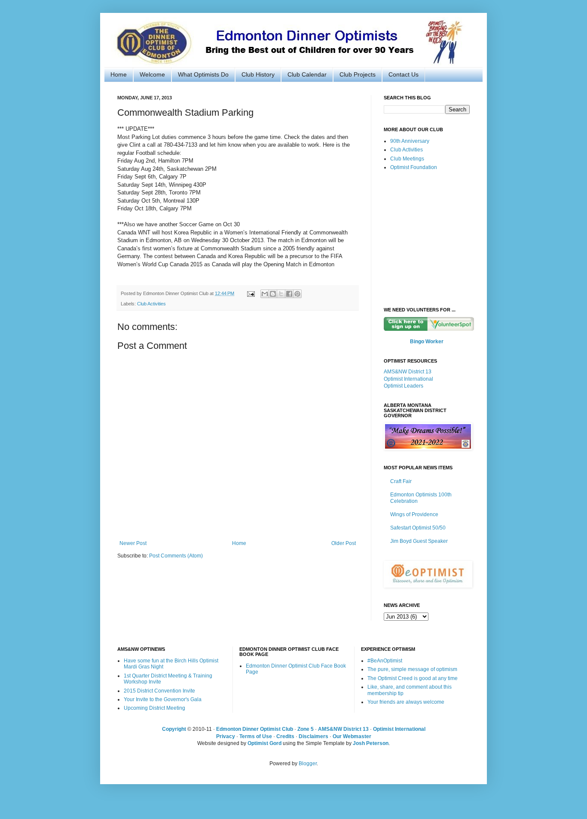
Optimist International (408, 379)
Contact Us (403, 74)
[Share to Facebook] (289, 293)
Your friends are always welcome (405, 702)
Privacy (225, 736)
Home (118, 74)
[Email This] (264, 293)
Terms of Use (255, 736)
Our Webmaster (352, 736)
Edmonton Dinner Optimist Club (254, 729)
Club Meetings (407, 159)
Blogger (308, 763)
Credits (285, 736)
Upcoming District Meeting (154, 708)
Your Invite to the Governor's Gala (163, 699)
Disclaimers (313, 736)
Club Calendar (307, 74)
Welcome (152, 74)
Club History (258, 74)
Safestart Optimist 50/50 (418, 528)
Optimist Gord (264, 743)
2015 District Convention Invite (159, 691)
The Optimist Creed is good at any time (412, 678)
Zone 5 (305, 729)
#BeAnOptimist (384, 661)
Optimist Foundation (413, 167)
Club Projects (357, 74)
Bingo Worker (426, 342)
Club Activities (151, 303)
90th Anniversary (409, 141)
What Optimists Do (203, 74)
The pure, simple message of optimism (412, 669)
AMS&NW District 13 (407, 372)
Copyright (174, 729)
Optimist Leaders (403, 386)
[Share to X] (281, 293)
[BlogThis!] (273, 293)
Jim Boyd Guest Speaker (419, 541)
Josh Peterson (370, 743)
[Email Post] (250, 293)
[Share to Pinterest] (297, 293)
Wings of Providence (414, 514)
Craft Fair (401, 481)
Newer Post (133, 543)
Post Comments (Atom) (176, 556)
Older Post (343, 543)
